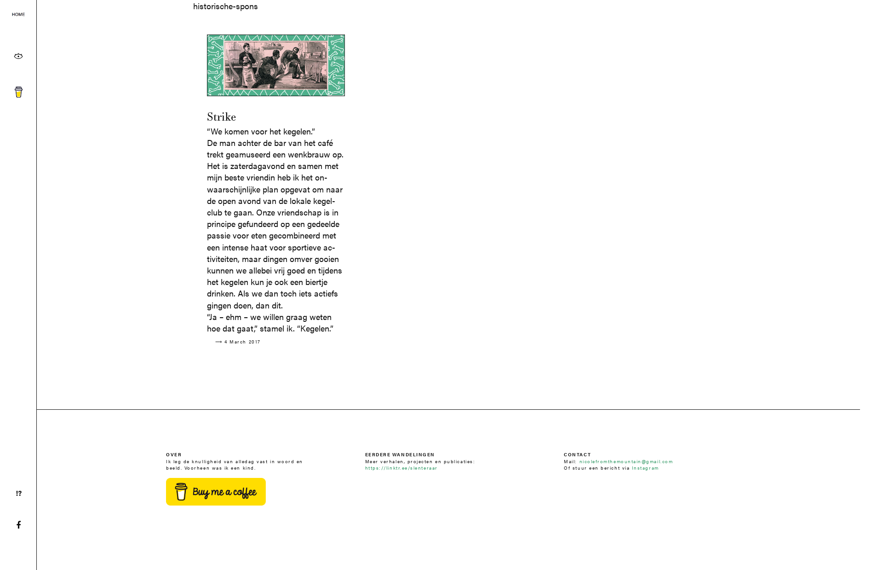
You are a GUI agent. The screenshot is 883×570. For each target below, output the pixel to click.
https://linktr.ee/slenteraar (401, 467)
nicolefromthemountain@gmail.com (626, 461)
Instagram (645, 467)
